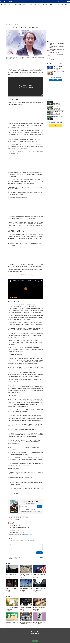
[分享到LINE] (12, 65)
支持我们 (55, 125)
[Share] (6, 577)
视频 (35, 4)
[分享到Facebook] (9, 65)
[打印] (20, 65)
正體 (10, 1)
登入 (68, 1)
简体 (12, 1)
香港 (27, 4)
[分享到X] (15, 65)
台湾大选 (22, 517)
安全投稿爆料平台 (28, 534)
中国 (9, 4)
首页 (1, 4)
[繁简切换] (25, 65)
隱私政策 (39, 511)
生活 (58, 4)
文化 (55, 4)
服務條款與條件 (35, 511)
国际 (16, 4)
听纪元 (39, 4)
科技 (47, 4)
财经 (43, 4)
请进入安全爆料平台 (55, 79)
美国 (12, 4)
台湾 (24, 4)
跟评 (41, 557)
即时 (5, 4)
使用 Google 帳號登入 (31, 509)
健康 (31, 4)
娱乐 (51, 4)
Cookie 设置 (35, 640)
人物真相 (13, 493)
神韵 (62, 4)
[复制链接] (17, 65)
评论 (20, 4)
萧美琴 (17, 517)
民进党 (26, 517)
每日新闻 (12, 24)
